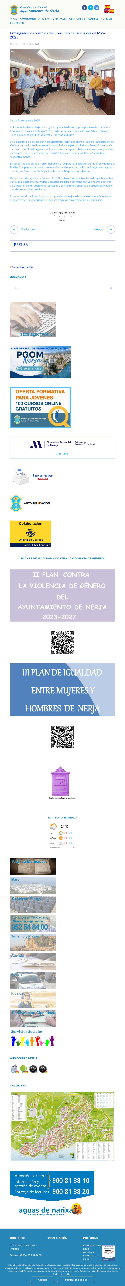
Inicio (14, 19)
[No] (121, 1273)
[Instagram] (96, 7)
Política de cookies (76, 1279)
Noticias (106, 19)
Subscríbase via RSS (22, 266)
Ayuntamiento (30, 19)
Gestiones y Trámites (83, 19)
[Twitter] (90, 7)
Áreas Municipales (54, 19)
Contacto (17, 23)
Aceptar (42, 1279)
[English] (106, 11)
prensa (16, 44)
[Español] (107, 7)
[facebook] (84, 7)
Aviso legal (88, 1252)
